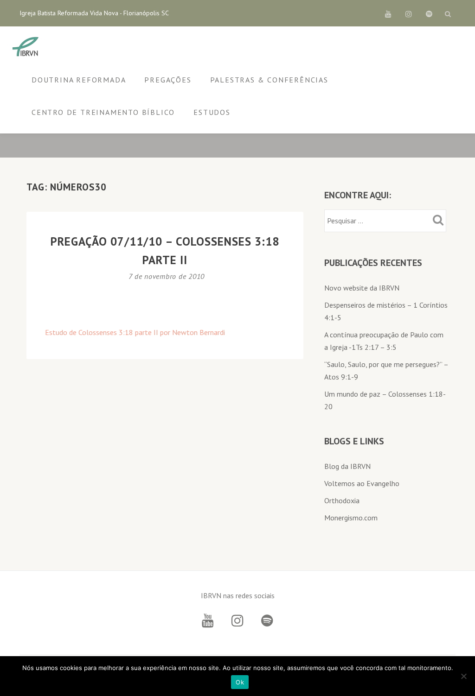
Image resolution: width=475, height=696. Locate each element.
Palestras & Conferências (269, 79)
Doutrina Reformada (79, 79)
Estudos (212, 112)
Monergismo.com (351, 517)
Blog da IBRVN (347, 466)
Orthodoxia (341, 500)
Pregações (167, 79)
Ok (240, 682)
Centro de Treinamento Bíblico (103, 112)
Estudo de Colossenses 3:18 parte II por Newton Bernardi (135, 332)
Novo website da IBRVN (361, 287)
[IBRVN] (27, 47)
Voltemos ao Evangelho (361, 483)
